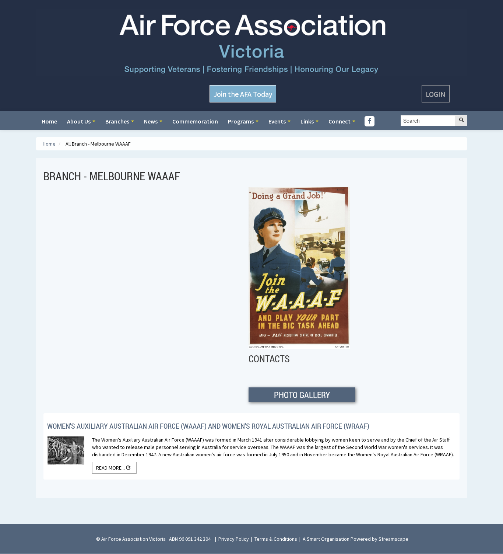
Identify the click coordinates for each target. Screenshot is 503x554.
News (151, 121)
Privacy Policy (233, 539)
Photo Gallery (302, 394)
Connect (340, 121)
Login (436, 93)
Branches (117, 121)
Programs (241, 121)
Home (49, 121)
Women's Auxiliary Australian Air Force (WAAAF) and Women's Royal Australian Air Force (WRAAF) (208, 426)
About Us (79, 121)
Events (277, 121)
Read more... (111, 467)
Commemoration (195, 121)
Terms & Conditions (275, 539)
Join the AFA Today (243, 93)
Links (307, 121)
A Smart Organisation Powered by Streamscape (355, 539)
